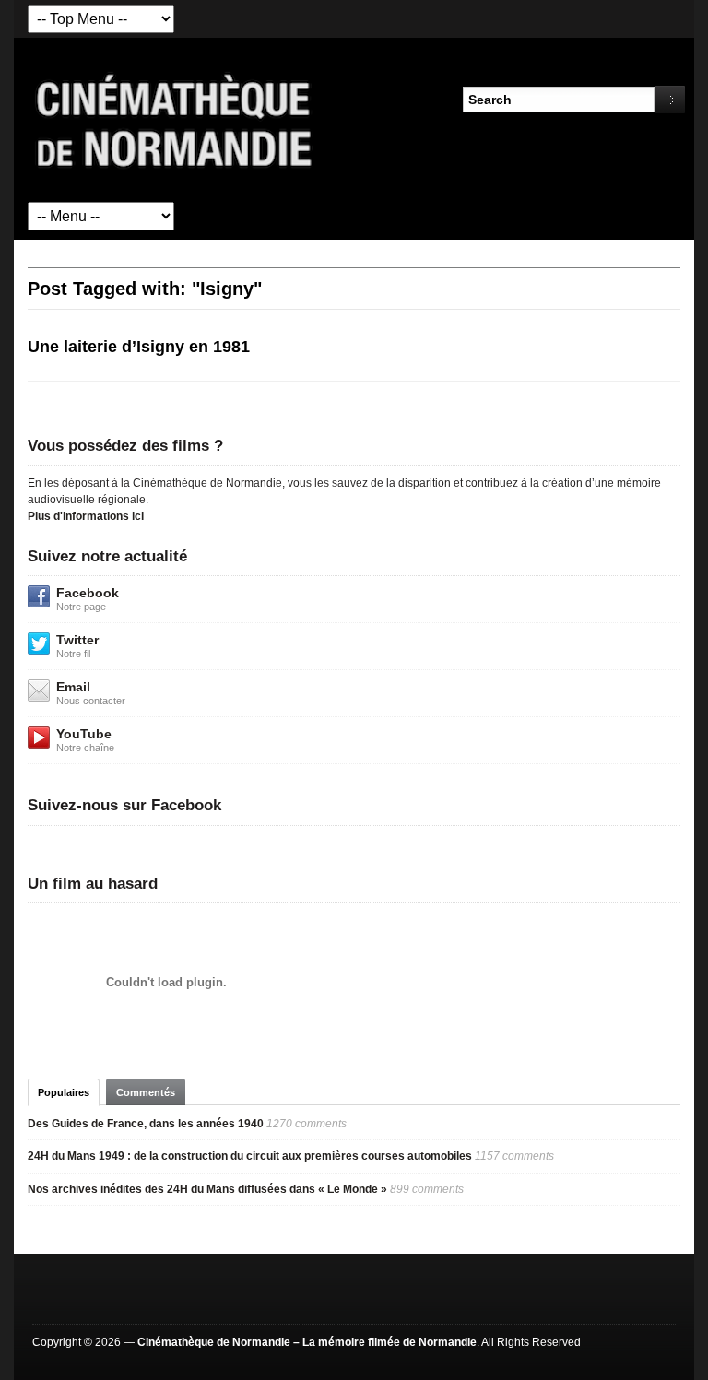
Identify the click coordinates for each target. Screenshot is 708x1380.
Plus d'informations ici (86, 516)
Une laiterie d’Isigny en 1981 (139, 346)
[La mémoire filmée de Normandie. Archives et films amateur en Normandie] (175, 118)
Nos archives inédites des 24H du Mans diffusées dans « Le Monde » (207, 1189)
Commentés (145, 1092)
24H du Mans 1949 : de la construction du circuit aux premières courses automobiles (250, 1156)
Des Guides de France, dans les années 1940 (146, 1123)
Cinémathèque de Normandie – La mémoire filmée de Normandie (307, 1342)
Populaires (63, 1092)
